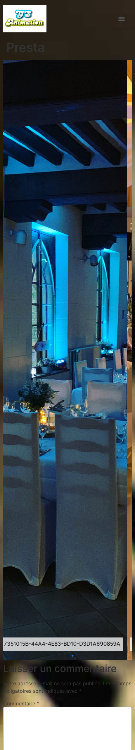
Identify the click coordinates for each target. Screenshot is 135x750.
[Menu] (121, 19)
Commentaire (21, 703)
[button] (57, 655)
